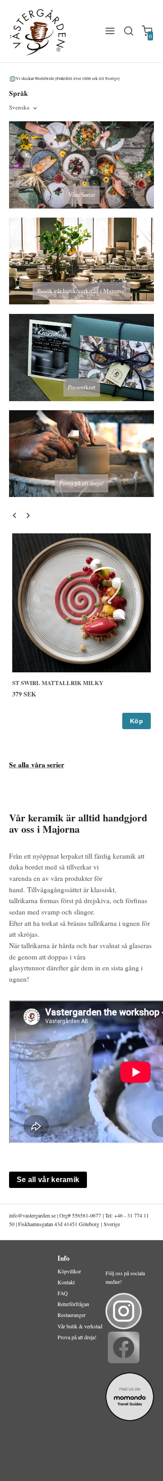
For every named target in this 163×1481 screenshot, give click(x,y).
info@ (16, 1215)
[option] (81, 631)
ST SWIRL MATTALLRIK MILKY (57, 682)
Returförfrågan (73, 1303)
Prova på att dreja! (77, 1337)
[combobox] (23, 108)
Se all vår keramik (48, 1179)
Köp (136, 721)
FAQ (63, 1293)
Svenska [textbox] (19, 107)
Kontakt (66, 1282)
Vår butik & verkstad (80, 1326)
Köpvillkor (69, 1271)
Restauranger (72, 1314)
